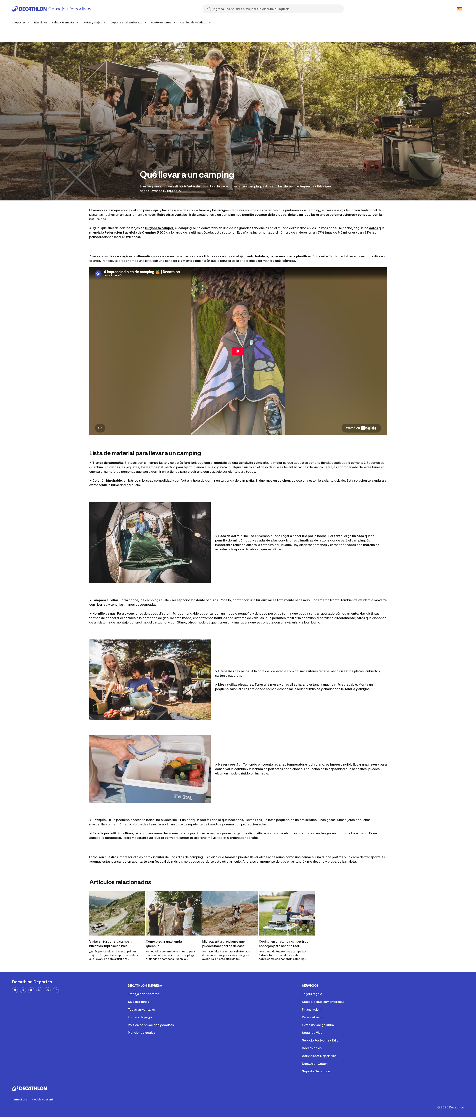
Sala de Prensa (138, 1002)
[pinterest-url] (48, 990)
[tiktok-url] (56, 990)
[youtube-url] (31, 990)
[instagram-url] (39, 990)
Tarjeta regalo (312, 994)
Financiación (311, 1009)
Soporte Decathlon (316, 1071)
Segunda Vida (312, 1032)
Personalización (313, 1017)
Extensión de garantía (318, 1025)
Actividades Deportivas (319, 1056)
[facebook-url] (15, 990)
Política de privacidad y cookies (151, 1025)
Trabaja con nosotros (143, 994)
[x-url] (23, 990)
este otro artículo (228, 861)
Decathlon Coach (315, 1063)
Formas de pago (140, 1017)
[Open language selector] (459, 8)
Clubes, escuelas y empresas (323, 1002)
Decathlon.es (312, 1048)
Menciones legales (141, 1032)
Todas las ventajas (141, 1009)
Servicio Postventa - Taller (321, 1040)
